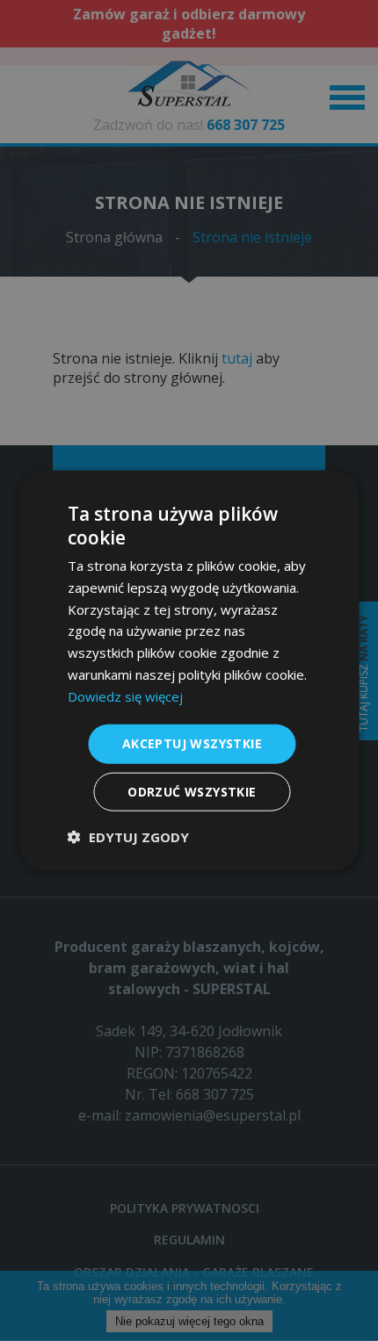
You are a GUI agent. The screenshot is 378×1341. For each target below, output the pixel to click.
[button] (128, 837)
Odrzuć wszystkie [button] (191, 791)
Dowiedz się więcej (125, 695)
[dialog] (189, 670)
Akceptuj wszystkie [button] (192, 743)
